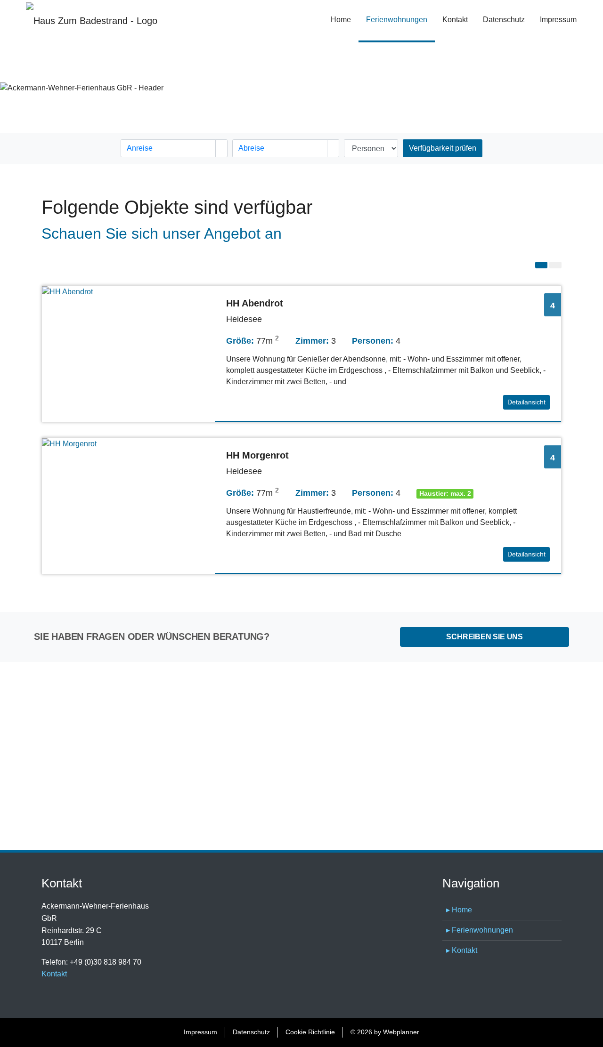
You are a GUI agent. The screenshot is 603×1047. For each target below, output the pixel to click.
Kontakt (455, 20)
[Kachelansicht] (555, 265)
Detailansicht (526, 402)
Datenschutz (504, 20)
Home (341, 20)
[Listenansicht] (541, 265)
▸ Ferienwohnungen (479, 930)
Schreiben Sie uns (484, 637)
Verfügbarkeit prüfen (442, 148)
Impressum (558, 20)
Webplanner (401, 1032)
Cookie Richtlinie (310, 1032)
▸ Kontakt (461, 950)
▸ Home (459, 910)
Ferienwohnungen (400, 20)
